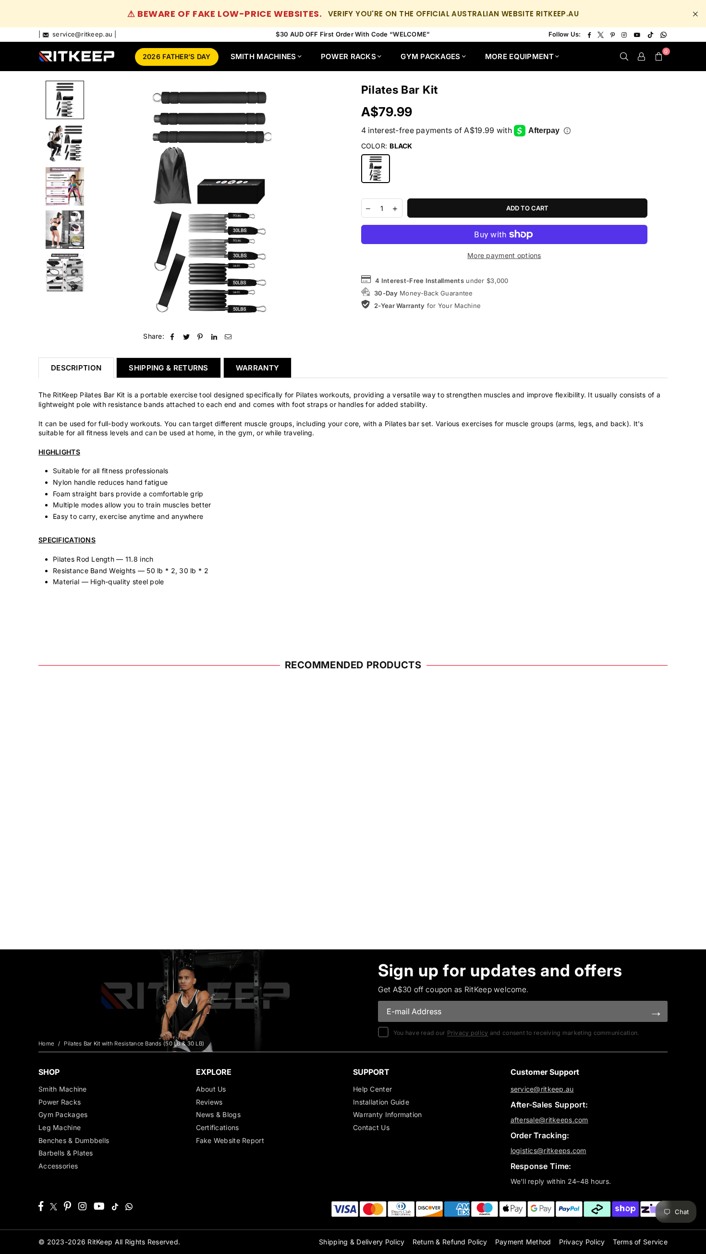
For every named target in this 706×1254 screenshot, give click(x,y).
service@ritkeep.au (542, 1089)
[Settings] (641, 56)
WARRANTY (257, 367)
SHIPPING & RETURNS (168, 367)
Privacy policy (467, 1032)
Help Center (372, 1089)
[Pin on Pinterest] (200, 336)
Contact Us (371, 1127)
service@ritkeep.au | (83, 34)
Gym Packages (62, 1114)
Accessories (58, 1166)
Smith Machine (62, 1089)
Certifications (217, 1127)
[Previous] (102, 202)
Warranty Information (387, 1114)
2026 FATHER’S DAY (177, 56)
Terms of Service (640, 1242)
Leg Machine (59, 1127)
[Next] (319, 202)
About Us (211, 1089)
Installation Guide (381, 1102)
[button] (659, 56)
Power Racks (59, 1102)
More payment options (504, 255)
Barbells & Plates (65, 1153)
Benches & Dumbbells (73, 1140)
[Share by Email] (228, 336)
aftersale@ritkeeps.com (549, 1120)
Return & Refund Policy (450, 1242)
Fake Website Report (230, 1140)
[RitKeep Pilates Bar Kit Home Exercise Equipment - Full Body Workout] (65, 100)
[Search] (624, 56)
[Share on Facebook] (172, 336)
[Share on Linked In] (214, 336)
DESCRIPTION (76, 367)
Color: (387, 146)
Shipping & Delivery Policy (361, 1242)
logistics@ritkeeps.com (548, 1150)
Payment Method (523, 1242)
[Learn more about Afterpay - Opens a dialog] (567, 131)
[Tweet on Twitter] (186, 336)
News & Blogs (218, 1114)
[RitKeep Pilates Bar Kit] (65, 186)
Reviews (209, 1102)
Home (46, 1044)
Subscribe (656, 1011)
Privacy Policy (582, 1242)
